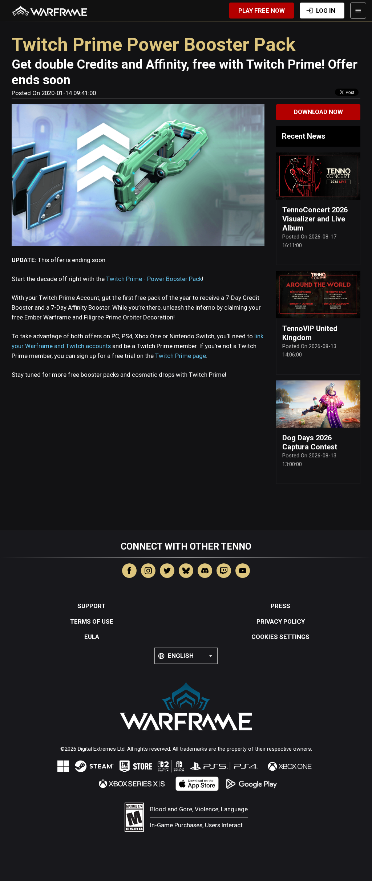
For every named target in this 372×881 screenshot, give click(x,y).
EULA (91, 636)
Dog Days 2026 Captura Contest (309, 442)
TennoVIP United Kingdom (309, 333)
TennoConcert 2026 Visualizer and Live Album (315, 218)
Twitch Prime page (180, 355)
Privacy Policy (280, 621)
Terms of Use (91, 621)
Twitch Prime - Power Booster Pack (154, 278)
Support (91, 605)
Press (280, 605)
